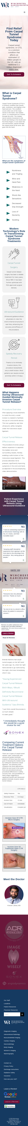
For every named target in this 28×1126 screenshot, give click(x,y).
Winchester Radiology (12, 532)
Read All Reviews (9, 638)
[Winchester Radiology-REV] (14, 1021)
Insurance (7, 1076)
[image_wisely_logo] (14, 946)
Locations (7, 1003)
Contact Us (7, 1063)
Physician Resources (11, 1010)
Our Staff (7, 1000)
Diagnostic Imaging (10, 1031)
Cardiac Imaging (9, 1041)
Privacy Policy (8, 1066)
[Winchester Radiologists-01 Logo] (14, 2)
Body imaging (8, 1047)
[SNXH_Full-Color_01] (14, 971)
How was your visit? (10, 1079)
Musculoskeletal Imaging (12, 1037)
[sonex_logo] (14, 729)
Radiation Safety (9, 1072)
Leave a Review (8, 633)
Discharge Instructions (11, 1069)
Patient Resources (10, 1007)
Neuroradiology (9, 1044)
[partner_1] (14, 920)
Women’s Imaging (10, 1050)
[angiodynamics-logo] (14, 982)
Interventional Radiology (12, 1034)
